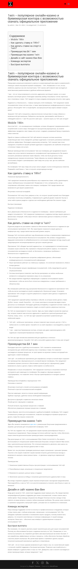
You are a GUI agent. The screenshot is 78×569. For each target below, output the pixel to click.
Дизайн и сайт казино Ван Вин (26, 57)
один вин (33, 424)
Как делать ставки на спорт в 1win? (26, 47)
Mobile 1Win (17, 39)
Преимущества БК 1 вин (23, 51)
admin (12, 25)
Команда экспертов (21, 61)
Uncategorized (31, 25)
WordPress (54, 566)
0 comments (42, 25)
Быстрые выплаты (20, 64)
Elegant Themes (34, 566)
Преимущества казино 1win (25, 54)
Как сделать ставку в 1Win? (25, 42)
